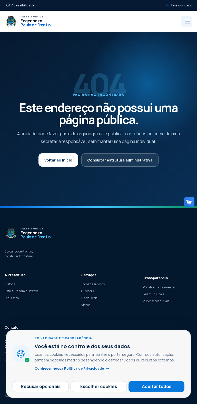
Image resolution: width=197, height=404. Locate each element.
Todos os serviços (93, 284)
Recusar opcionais (41, 386)
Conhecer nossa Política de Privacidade (69, 368)
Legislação (12, 298)
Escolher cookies (98, 386)
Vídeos (85, 305)
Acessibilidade (23, 5)
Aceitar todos (156, 386)
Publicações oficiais (156, 301)
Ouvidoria (88, 291)
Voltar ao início (58, 160)
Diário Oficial (89, 298)
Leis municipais (153, 294)
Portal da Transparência (159, 287)
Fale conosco (181, 5)
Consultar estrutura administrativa (120, 160)
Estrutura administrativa (21, 291)
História (10, 284)
